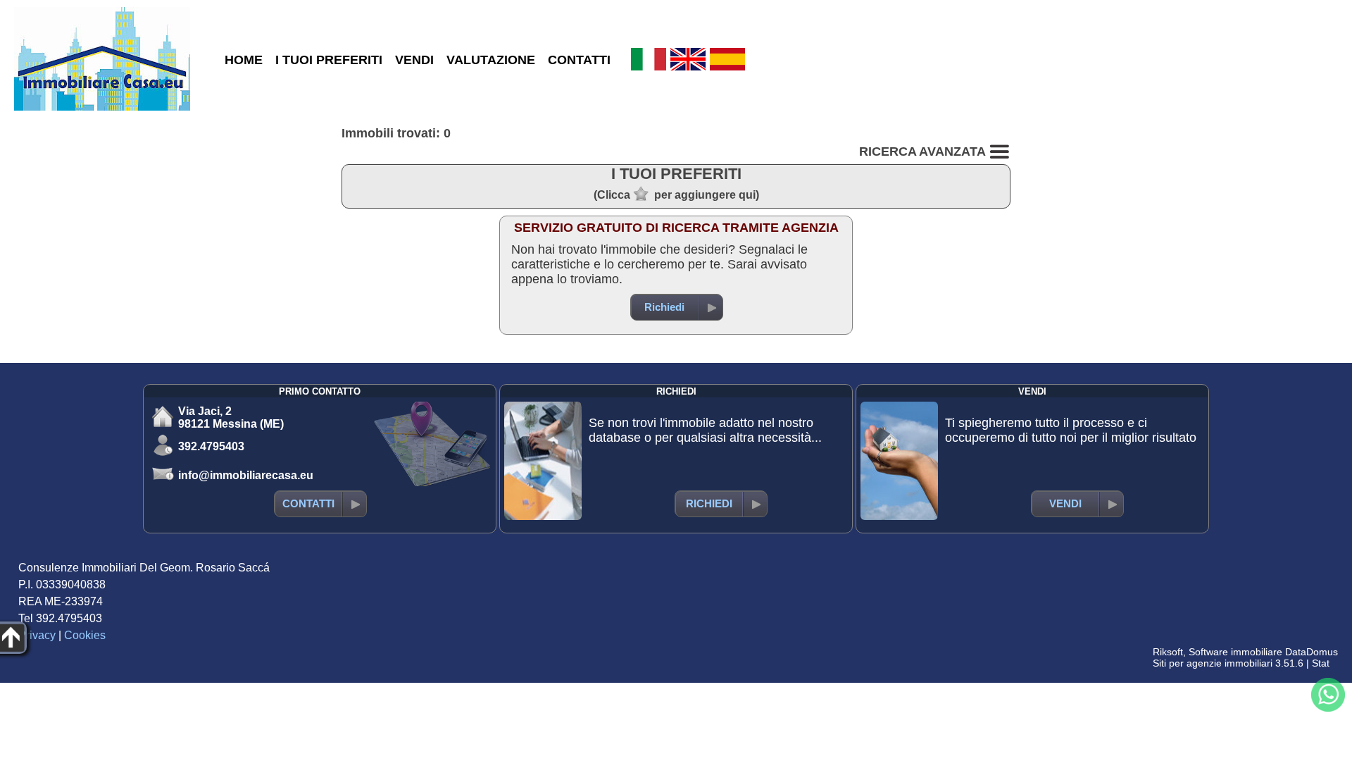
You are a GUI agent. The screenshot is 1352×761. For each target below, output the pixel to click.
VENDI (414, 60)
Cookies (85, 635)
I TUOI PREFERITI (328, 60)
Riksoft (1168, 651)
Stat (1320, 663)
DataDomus (1311, 651)
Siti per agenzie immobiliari (1212, 663)
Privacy (37, 635)
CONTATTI (579, 60)
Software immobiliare (1235, 651)
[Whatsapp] (1328, 695)
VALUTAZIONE (490, 60)
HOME (244, 60)
